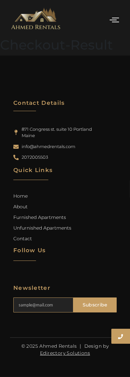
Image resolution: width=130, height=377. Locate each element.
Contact (22, 239)
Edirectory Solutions (65, 353)
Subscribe (95, 305)
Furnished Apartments (39, 217)
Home (20, 196)
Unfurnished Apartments (42, 228)
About (20, 207)
